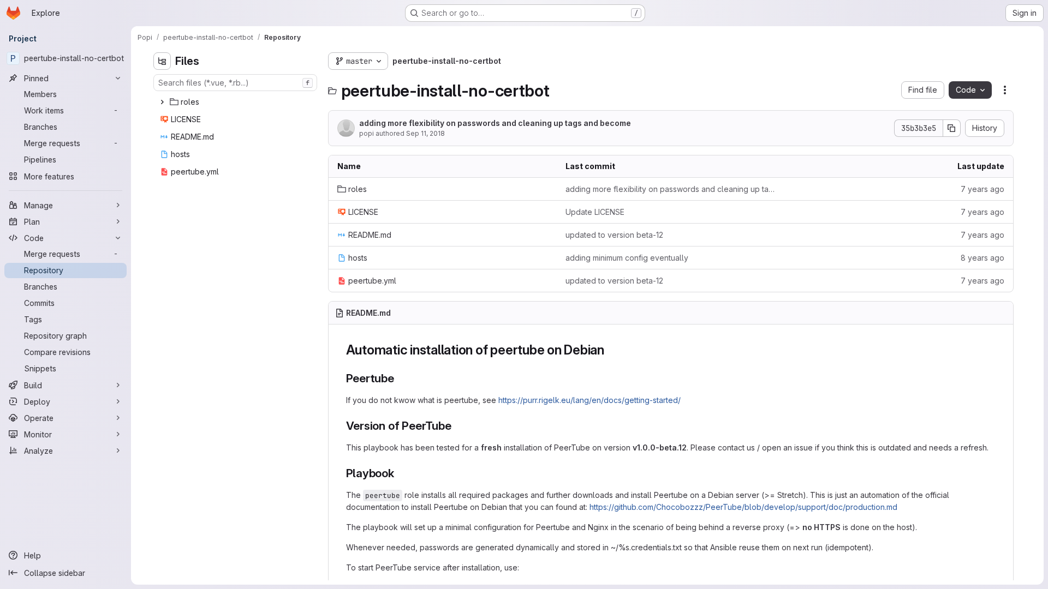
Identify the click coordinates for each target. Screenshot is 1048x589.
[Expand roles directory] (162, 102)
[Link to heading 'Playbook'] (400, 473)
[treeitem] (236, 102)
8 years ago (982, 257)
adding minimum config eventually (626, 257)
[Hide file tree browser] (162, 61)
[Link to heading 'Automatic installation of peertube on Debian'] (611, 350)
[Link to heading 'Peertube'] (400, 378)
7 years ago (982, 189)
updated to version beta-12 (614, 234)
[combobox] (235, 82)
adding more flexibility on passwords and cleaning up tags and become (495, 123)
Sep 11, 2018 (425, 133)
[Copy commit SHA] (952, 128)
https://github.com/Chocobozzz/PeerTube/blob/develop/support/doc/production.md (743, 507)
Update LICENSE (594, 212)
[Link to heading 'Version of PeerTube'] (457, 425)
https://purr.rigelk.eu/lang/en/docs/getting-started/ (589, 400)
